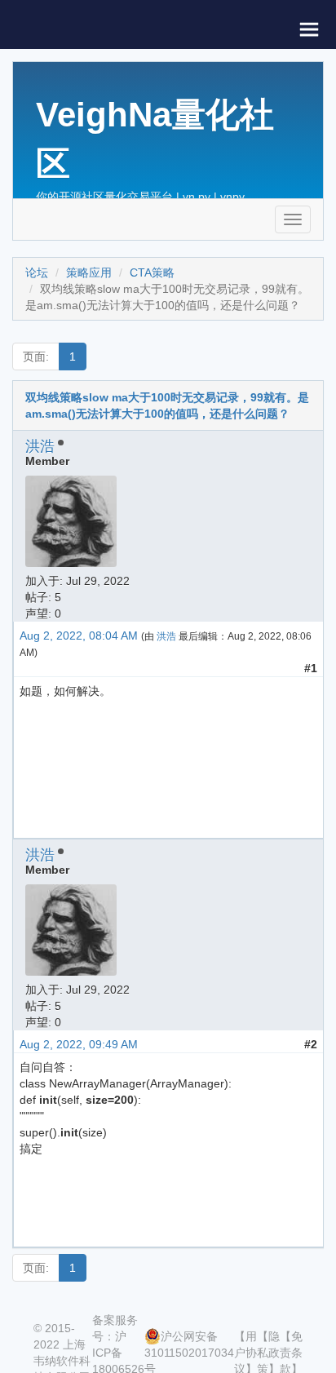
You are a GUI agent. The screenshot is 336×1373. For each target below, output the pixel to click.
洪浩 (40, 446)
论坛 (36, 272)
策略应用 (89, 272)
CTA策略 (152, 272)
